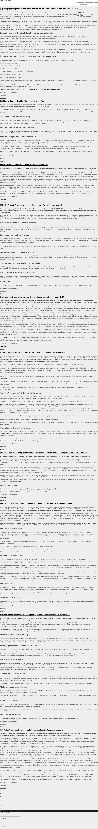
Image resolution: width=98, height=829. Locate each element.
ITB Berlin (17, 523)
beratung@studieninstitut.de (39, 491)
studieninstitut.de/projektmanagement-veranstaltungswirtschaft (39, 489)
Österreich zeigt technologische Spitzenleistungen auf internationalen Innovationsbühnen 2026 (39, 8)
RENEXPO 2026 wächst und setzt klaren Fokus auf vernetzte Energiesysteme (32, 352)
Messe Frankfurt (15, 179)
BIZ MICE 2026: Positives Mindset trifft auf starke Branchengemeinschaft (31, 205)
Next (1, 805)
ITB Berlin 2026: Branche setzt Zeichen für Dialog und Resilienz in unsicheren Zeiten (36, 503)
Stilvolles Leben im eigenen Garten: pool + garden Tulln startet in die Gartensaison (35, 614)
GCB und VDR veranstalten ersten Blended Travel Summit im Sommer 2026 (32, 296)
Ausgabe (9, 285)
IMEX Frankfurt (11, 191)
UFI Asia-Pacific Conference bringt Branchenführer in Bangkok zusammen (31, 729)
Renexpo (13, 364)
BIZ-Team (59, 215)
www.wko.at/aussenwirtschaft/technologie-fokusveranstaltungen (42, 89)
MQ (21, 151)
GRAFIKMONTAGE (9, 9)
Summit (8, 337)
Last (1, 808)
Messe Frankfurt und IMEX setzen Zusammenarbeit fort (24, 164)
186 (1, 802)
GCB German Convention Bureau (32, 318)
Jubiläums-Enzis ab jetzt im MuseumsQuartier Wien (22, 100)
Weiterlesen (3, 95)
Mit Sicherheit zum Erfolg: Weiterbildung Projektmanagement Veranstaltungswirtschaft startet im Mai (43, 452)
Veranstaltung (64, 623)
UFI (37, 738)
